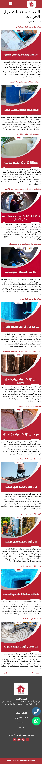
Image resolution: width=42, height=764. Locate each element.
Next (4, 673)
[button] (10, 3)
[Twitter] (19, 739)
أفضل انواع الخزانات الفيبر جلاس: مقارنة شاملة (25, 82)
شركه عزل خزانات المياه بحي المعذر (29, 459)
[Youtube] (14, 739)
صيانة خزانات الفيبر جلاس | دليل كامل (28, 134)
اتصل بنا (21, 722)
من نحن (21, 727)
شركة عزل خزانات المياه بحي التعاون (28, 27)
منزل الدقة (11, 760)
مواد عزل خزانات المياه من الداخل (29, 406)
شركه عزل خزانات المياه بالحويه (30, 619)
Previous (36, 673)
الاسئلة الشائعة (21, 713)
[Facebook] (27, 739)
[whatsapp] (36, 721)
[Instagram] (23, 739)
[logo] (31, 4)
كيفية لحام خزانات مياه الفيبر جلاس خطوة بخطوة (25, 244)
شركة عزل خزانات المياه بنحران (30, 299)
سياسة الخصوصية (21, 718)
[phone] (36, 711)
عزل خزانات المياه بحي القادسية (30, 566)
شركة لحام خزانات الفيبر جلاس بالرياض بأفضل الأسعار (23, 189)
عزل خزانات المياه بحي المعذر (31, 514)
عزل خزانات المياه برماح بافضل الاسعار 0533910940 (22, 351)
